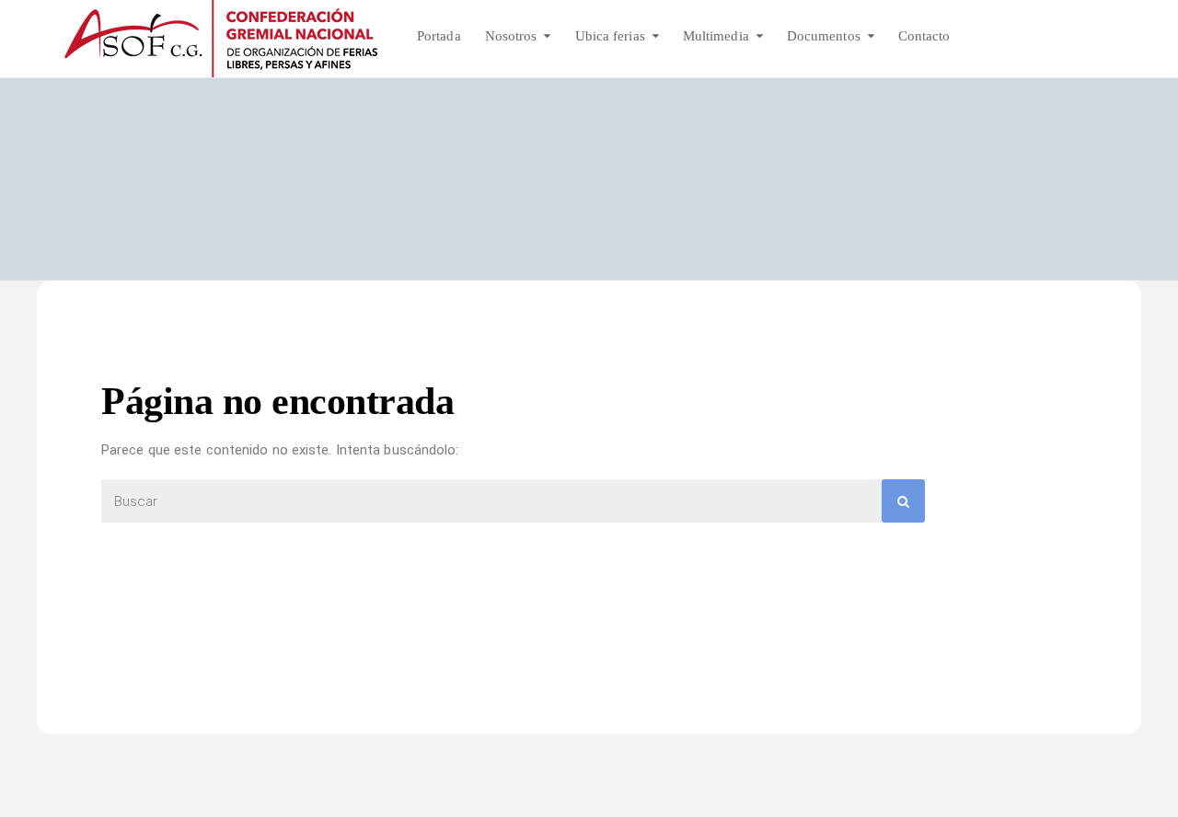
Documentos (823, 36)
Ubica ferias (610, 36)
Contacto (924, 36)
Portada (439, 36)
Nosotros (511, 36)
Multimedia (716, 36)
